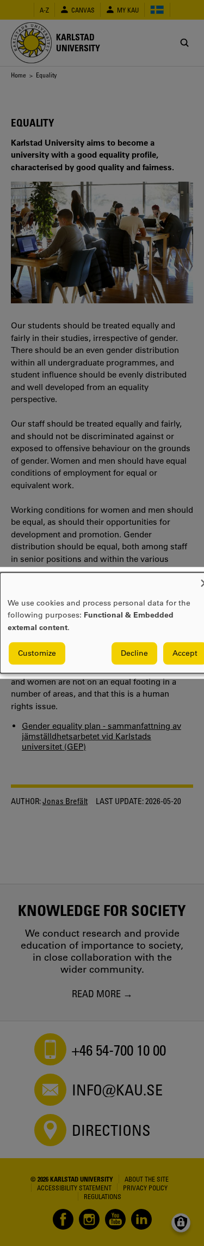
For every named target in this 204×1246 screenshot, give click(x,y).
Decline (134, 653)
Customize (37, 653)
